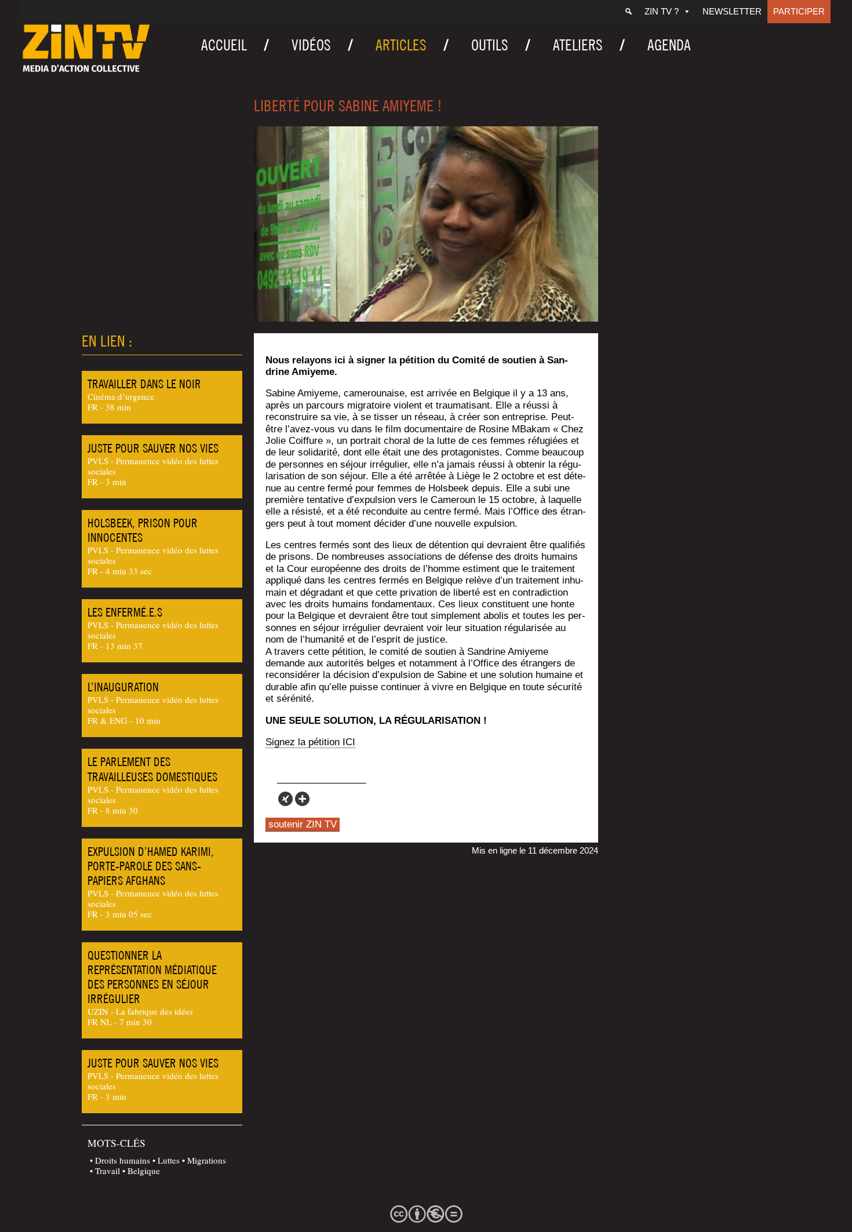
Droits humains (122, 1160)
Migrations (206, 1160)
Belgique (144, 1170)
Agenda (669, 45)
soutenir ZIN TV (302, 824)
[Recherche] (628, 11)
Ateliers (578, 45)
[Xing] (285, 799)
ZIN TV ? (662, 11)
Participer (799, 11)
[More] (302, 799)
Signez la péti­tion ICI (310, 742)
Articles (401, 45)
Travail (107, 1170)
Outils (489, 45)
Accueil (224, 45)
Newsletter (732, 11)
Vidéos (311, 45)
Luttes (169, 1160)
